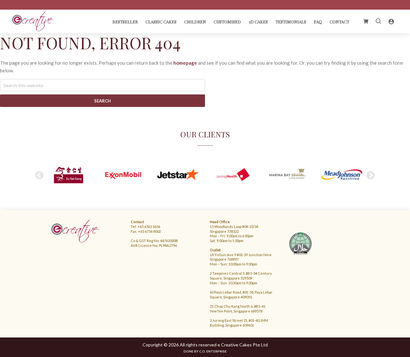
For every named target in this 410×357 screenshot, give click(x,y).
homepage (185, 63)
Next (370, 175)
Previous (39, 175)
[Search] (378, 21)
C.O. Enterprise (213, 351)
